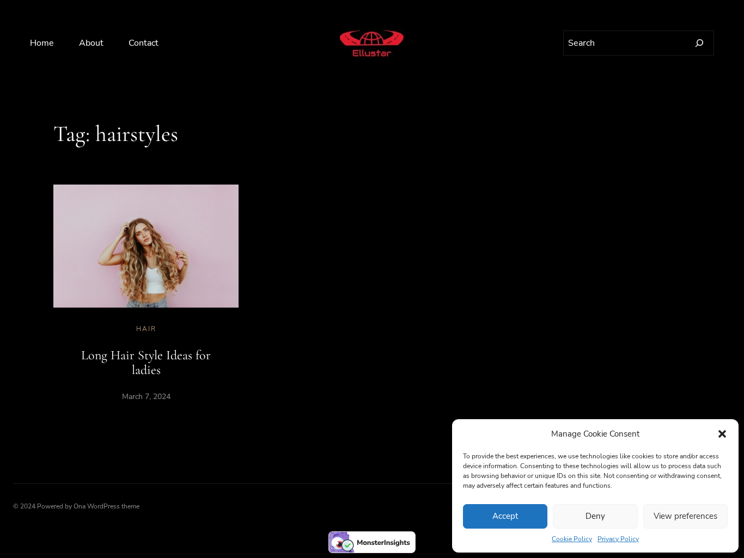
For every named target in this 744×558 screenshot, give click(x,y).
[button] (722, 433)
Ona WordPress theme (106, 506)
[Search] (699, 43)
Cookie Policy (572, 539)
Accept (505, 516)
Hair (146, 328)
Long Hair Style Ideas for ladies (146, 362)
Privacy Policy (618, 539)
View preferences (685, 516)
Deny (595, 516)
